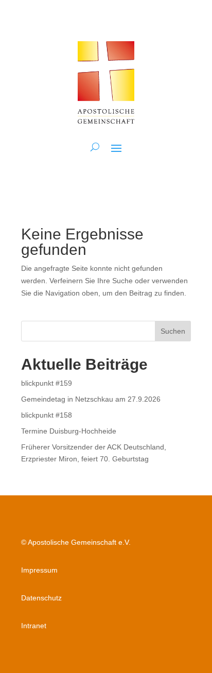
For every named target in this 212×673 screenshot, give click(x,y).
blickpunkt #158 (46, 415)
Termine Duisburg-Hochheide (68, 431)
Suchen (173, 331)
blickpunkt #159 (46, 383)
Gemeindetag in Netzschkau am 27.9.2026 (91, 399)
